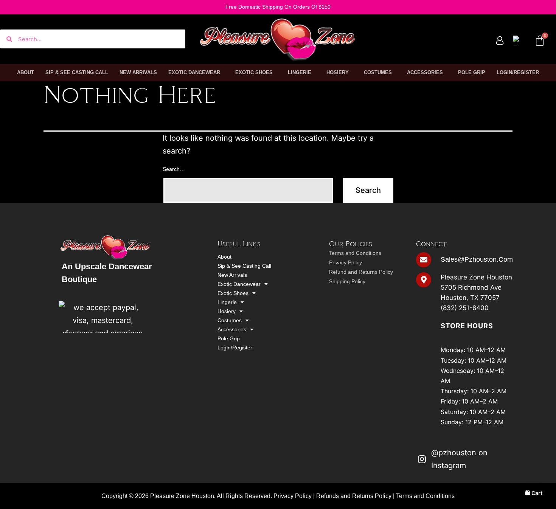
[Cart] (539, 41)
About (25, 72)
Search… (174, 169)
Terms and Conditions (355, 253)
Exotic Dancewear (194, 72)
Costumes (378, 72)
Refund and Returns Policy (361, 272)
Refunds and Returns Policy (353, 496)
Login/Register (518, 72)
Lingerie (299, 72)
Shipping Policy (347, 281)
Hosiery (337, 72)
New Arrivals (138, 72)
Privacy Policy (345, 262)
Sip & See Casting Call (76, 72)
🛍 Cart (533, 493)
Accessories (425, 72)
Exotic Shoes (254, 72)
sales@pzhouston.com (477, 259)
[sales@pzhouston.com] (423, 259)
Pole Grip (471, 72)
